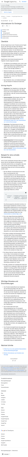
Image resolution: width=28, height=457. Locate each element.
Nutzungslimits (4, 382)
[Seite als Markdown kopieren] (7, 26)
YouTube (3, 404)
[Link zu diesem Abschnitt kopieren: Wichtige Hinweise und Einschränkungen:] (15, 283)
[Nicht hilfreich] (12, 21)
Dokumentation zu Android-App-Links (13, 214)
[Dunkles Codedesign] (26, 193)
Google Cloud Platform (6, 440)
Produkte (8, 16)
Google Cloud (4, 421)
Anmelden (24, 1)
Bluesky (2, 395)
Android (2, 410)
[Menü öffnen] (2, 1)
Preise (2, 385)
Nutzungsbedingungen (6, 380)
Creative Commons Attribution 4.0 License (11, 367)
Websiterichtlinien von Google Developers (16, 370)
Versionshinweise (5, 387)
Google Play (3, 423)
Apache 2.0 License (8, 368)
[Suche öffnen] (20, 1)
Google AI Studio (4, 416)
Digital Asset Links (13, 2)
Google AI (3, 442)
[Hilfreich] (10, 21)
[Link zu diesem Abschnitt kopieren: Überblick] (9, 41)
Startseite (3, 16)
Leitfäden (5, 18)
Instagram (3, 397)
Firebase (3, 414)
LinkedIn (3, 399)
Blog (2, 393)
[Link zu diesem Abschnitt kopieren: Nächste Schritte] (14, 345)
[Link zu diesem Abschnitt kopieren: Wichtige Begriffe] (13, 85)
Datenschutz (15, 450)
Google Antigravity (5, 418)
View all (2, 425)
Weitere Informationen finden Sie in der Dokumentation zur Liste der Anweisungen (15, 120)
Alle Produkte (4, 445)
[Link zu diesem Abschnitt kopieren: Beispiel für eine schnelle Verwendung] (12, 157)
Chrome (3, 412)
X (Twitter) (3, 402)
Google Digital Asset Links (17, 16)
